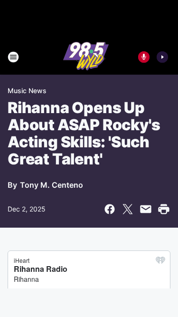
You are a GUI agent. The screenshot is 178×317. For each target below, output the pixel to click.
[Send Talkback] (144, 57)
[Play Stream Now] (162, 57)
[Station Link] (86, 57)
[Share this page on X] (127, 209)
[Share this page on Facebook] (109, 209)
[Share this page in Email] (145, 209)
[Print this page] (163, 209)
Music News (27, 90)
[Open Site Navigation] (13, 57)
